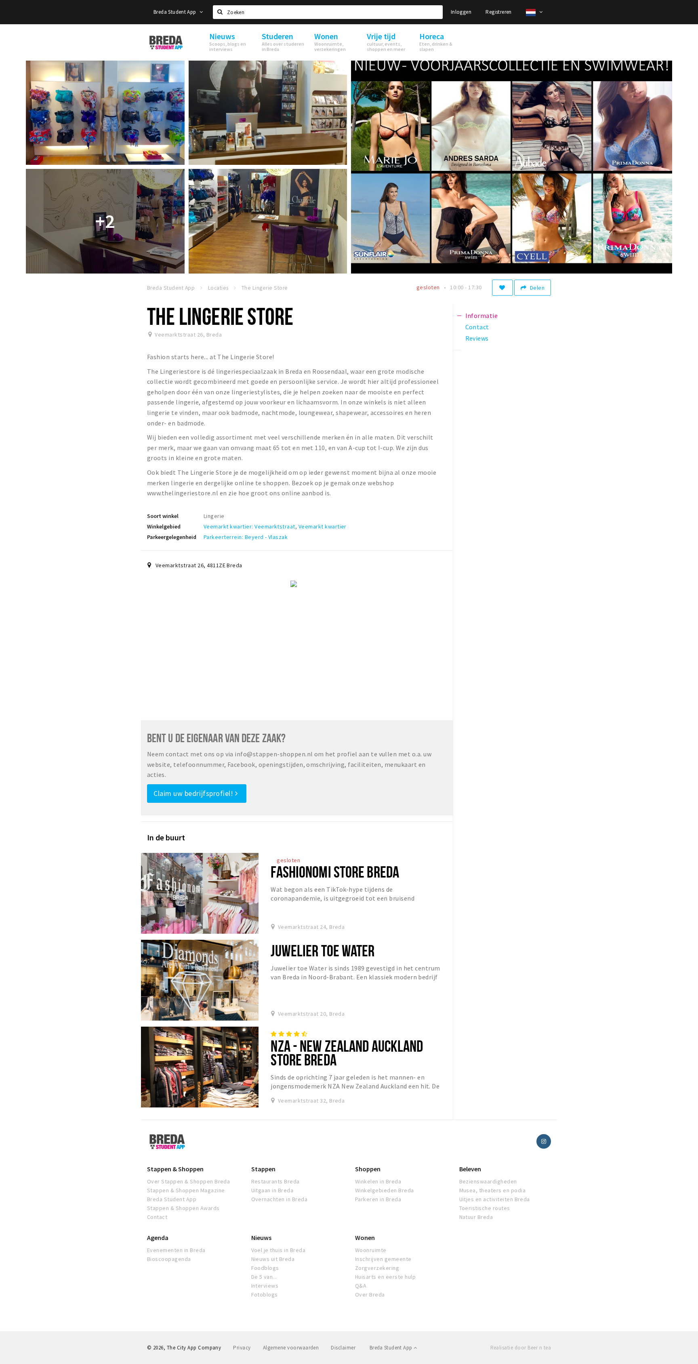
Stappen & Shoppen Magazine (186, 1190)
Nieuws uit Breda (273, 1259)
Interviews (265, 1285)
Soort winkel (163, 516)
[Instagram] (543, 1141)
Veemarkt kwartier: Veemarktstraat (249, 526)
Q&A (360, 1285)
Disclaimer (343, 1347)
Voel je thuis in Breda (278, 1250)
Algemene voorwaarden (291, 1347)
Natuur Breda (476, 1217)
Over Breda (370, 1294)
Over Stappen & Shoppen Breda (188, 1181)
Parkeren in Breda (378, 1199)
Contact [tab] (477, 327)
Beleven (470, 1169)
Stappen (263, 1169)
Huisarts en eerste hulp (385, 1276)
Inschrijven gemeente (383, 1259)
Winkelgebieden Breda (384, 1190)
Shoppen (368, 1169)
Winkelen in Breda (378, 1181)
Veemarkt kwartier (323, 526)
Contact (157, 1217)
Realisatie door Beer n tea (520, 1347)
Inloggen (461, 11)
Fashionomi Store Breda (335, 871)
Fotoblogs (264, 1294)
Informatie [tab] (481, 316)
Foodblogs (265, 1267)
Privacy (241, 1347)
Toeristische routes (484, 1208)
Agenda (157, 1237)
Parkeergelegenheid (171, 537)
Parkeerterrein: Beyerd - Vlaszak (246, 537)
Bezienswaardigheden (488, 1181)
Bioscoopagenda (169, 1259)
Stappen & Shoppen (175, 1169)
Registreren (498, 11)
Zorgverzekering (377, 1267)
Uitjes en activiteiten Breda (494, 1199)
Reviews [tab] (477, 338)
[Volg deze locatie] (502, 288)
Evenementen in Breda (176, 1250)
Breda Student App (175, 11)
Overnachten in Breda (279, 1199)
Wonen (365, 1237)
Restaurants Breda (275, 1181)
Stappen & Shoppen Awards (183, 1208)
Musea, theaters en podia (492, 1190)
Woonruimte (371, 1250)
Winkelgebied (164, 526)
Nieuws (261, 1237)
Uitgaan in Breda (272, 1190)
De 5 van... (264, 1276)
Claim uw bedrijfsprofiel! (194, 793)
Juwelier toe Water (322, 950)
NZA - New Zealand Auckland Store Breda (347, 1052)
